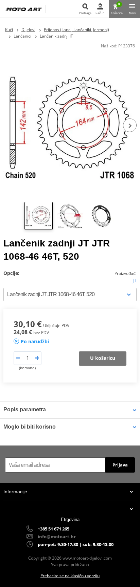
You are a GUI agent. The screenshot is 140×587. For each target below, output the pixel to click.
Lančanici (22, 36)
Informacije (15, 491)
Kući (9, 29)
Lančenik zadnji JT (56, 36)
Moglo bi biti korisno (29, 427)
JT (135, 280)
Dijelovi (28, 29)
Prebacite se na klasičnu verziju (70, 576)
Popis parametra (24, 409)
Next (130, 125)
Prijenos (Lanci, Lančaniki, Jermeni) (76, 29)
